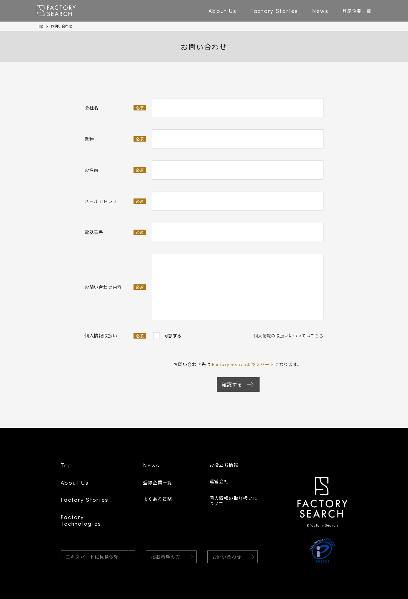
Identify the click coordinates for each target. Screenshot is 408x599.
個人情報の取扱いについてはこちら (288, 336)
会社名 (114, 107)
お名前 (114, 170)
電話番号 (114, 232)
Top (40, 25)
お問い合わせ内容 (114, 287)
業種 (114, 139)
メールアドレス (114, 201)
